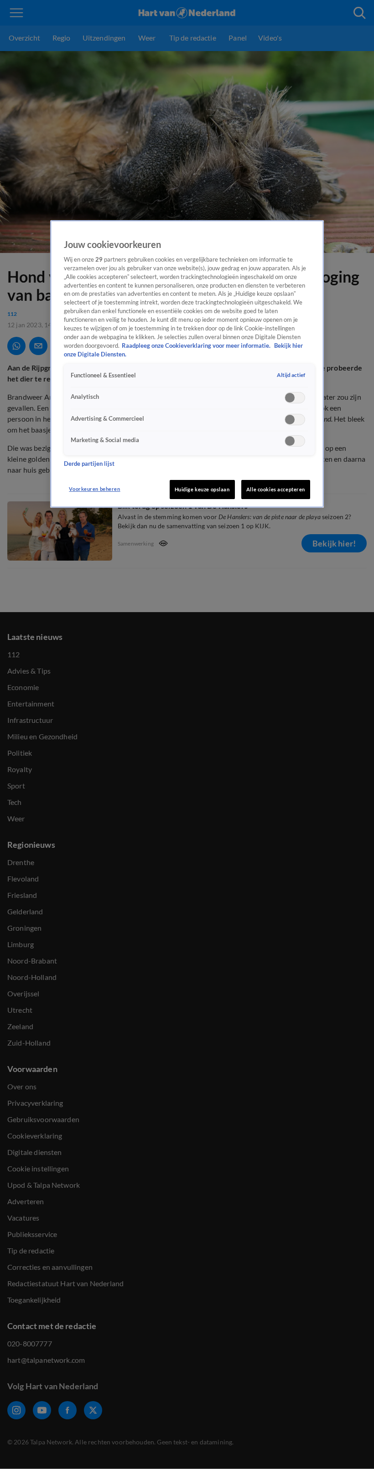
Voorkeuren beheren (94, 489)
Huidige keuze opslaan (202, 489)
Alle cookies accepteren (275, 489)
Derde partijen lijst (89, 463)
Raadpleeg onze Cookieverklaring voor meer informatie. (197, 345)
